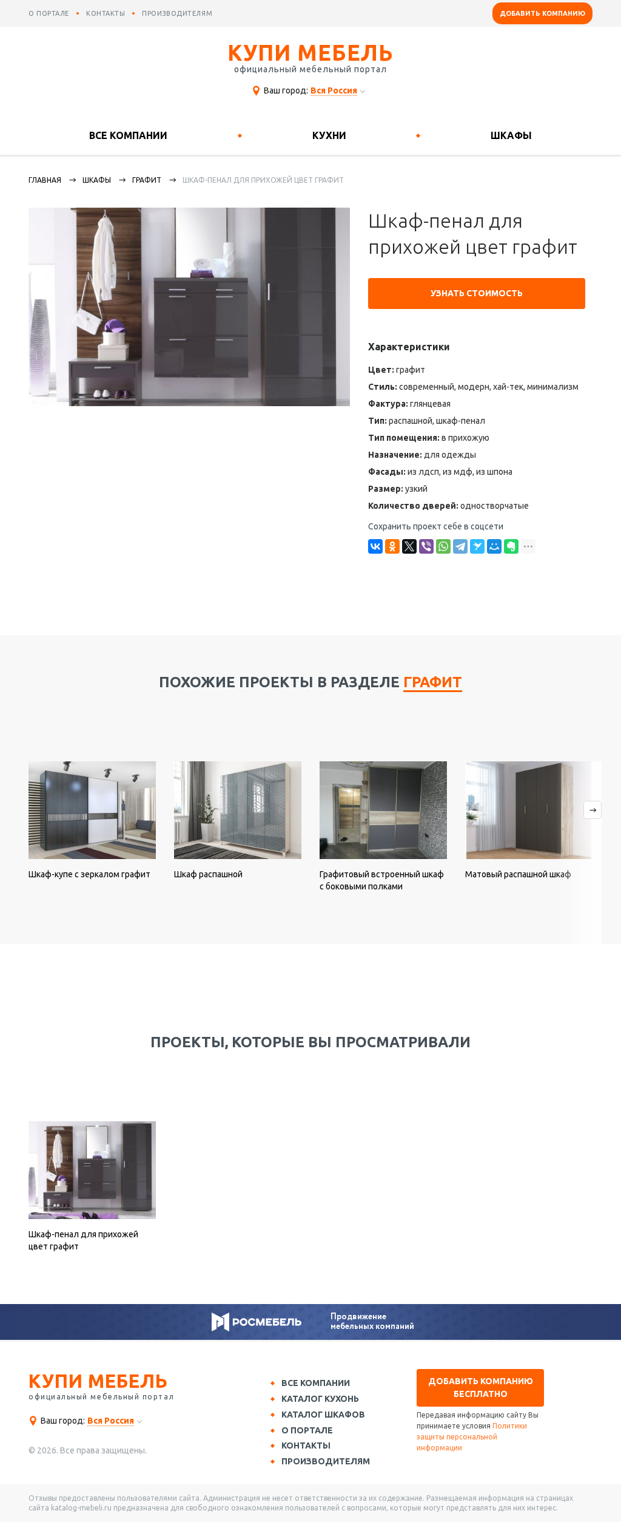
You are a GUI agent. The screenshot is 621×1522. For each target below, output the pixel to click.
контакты (105, 13)
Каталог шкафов (323, 1414)
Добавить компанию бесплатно (480, 1387)
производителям (177, 13)
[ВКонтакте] (375, 546)
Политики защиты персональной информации (472, 1437)
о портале (49, 13)
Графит (146, 180)
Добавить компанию (542, 13)
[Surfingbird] (477, 546)
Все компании (128, 135)
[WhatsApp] (443, 546)
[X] (409, 546)
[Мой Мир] (494, 546)
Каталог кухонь (320, 1399)
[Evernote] (511, 546)
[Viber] (426, 546)
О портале (307, 1430)
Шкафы (511, 135)
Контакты (306, 1445)
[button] (579, 852)
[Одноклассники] (392, 546)
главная (45, 180)
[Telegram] (460, 546)
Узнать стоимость (477, 293)
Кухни (329, 135)
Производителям (325, 1461)
